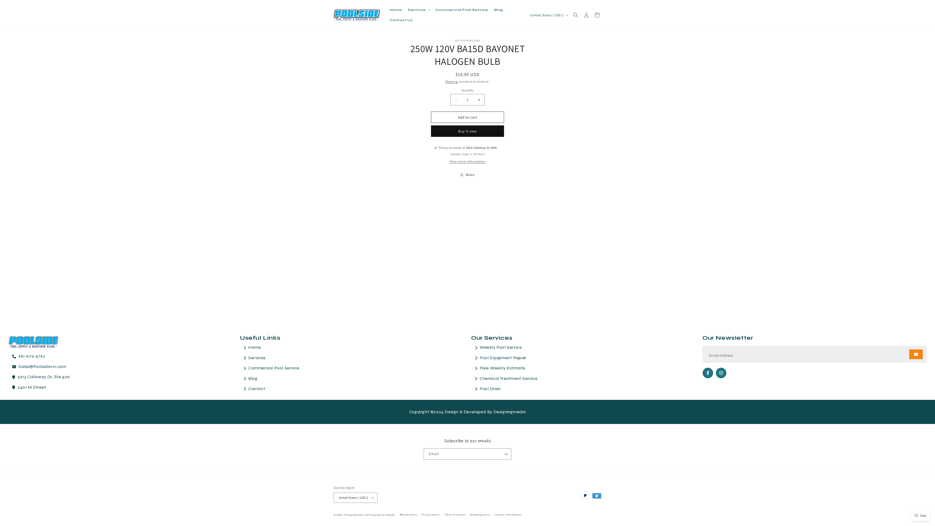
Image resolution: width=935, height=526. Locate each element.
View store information (468, 161)
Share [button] (470, 174)
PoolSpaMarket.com (356, 515)
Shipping (451, 81)
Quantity (467, 90)
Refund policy (408, 514)
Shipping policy (480, 514)
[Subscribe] (505, 454)
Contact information (508, 514)
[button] (418, 10)
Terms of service (455, 514)
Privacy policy (431, 514)
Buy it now (467, 131)
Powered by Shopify (382, 515)
